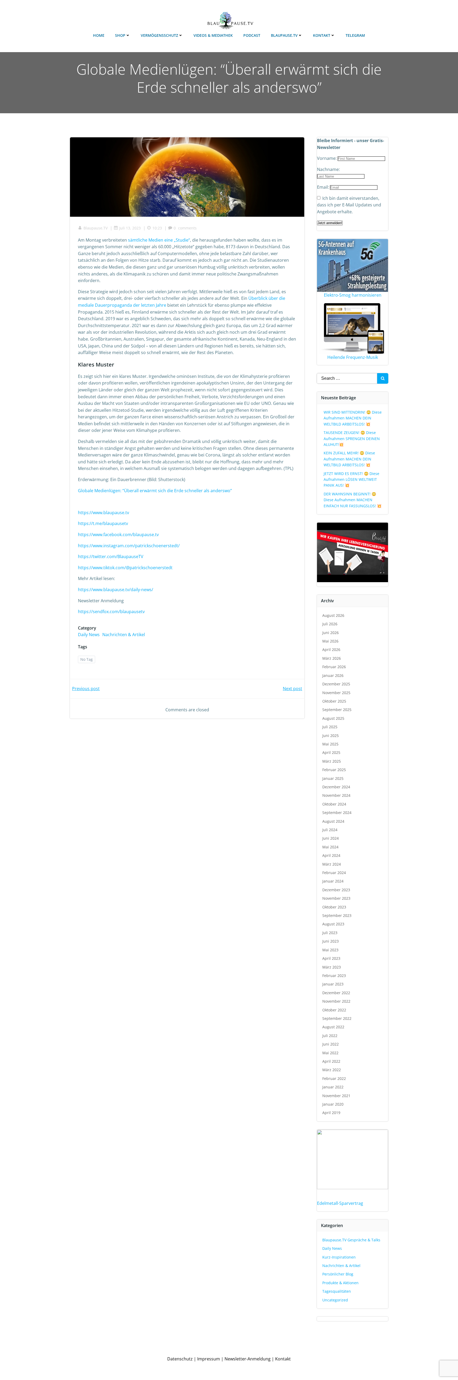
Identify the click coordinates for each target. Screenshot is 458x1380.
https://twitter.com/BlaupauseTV (110, 556)
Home (98, 35)
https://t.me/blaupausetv (103, 523)
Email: (323, 187)
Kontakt (321, 35)
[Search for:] (347, 378)
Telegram (355, 35)
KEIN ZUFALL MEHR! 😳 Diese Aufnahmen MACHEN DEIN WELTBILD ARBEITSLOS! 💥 (349, 458)
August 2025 (333, 718)
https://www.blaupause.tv (103, 512)
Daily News (89, 634)
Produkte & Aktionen (340, 1282)
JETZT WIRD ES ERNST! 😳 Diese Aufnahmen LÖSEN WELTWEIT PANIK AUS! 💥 (351, 479)
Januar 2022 (333, 1086)
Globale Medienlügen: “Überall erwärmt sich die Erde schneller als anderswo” (155, 491)
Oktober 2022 (334, 1009)
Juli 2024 (329, 829)
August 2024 (333, 821)
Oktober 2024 (334, 804)
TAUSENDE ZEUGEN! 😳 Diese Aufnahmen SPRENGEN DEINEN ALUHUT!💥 (352, 438)
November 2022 (336, 1001)
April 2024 (331, 855)
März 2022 (331, 1069)
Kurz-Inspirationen (339, 1257)
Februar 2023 (334, 975)
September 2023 (336, 915)
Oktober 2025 (334, 701)
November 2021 (336, 1095)
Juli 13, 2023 (130, 227)
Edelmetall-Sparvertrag (340, 1203)
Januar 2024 (333, 881)
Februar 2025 (334, 769)
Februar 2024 (334, 872)
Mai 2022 (330, 1052)
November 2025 (336, 692)
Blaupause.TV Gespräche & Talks (351, 1239)
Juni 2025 (330, 735)
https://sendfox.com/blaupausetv (111, 611)
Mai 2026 (330, 641)
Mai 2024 (330, 846)
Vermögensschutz (159, 35)
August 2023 (333, 923)
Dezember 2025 (336, 683)
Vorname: (327, 158)
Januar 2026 (333, 675)
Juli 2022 (329, 1035)
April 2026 (331, 649)
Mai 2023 (330, 949)
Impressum (208, 1359)
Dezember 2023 (336, 889)
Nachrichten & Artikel (123, 634)
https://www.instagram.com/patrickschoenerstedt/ (129, 546)
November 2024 (336, 795)
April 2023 (331, 958)
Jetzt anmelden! (330, 223)
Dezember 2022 (336, 992)
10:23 (157, 227)
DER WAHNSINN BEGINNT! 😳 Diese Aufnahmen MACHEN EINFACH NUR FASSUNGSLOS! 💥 (352, 499)
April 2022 (331, 1061)
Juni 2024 (330, 838)
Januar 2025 (333, 778)
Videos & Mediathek (213, 35)
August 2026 (333, 615)
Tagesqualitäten (336, 1291)
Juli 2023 (329, 932)
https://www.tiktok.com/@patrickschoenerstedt (125, 568)
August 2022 (333, 1026)
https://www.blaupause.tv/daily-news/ (115, 589)
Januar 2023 (333, 984)
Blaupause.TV (284, 35)
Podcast (251, 35)
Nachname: (328, 169)
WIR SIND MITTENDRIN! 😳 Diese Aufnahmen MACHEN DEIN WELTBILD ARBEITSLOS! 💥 (353, 418)
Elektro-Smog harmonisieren (352, 295)
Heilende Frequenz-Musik (352, 357)
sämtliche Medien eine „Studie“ (159, 240)
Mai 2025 (330, 743)
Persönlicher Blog (337, 1274)
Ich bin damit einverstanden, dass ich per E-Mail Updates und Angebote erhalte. (349, 205)
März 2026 (331, 658)
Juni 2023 (330, 941)
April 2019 (331, 1112)
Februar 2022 (334, 1078)
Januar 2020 (333, 1104)
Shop (120, 35)
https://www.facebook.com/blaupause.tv (118, 534)
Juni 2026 (330, 632)
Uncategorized (335, 1299)
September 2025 (336, 709)
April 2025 (331, 752)
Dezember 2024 (336, 786)
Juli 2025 (329, 726)
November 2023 (336, 898)
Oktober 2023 (334, 907)
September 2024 (336, 812)
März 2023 (331, 967)
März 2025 (331, 761)
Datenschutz (180, 1359)
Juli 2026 (329, 623)
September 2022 (336, 1018)
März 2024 (331, 864)
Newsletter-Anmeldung (247, 1359)
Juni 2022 (330, 1044)
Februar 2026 (334, 666)
